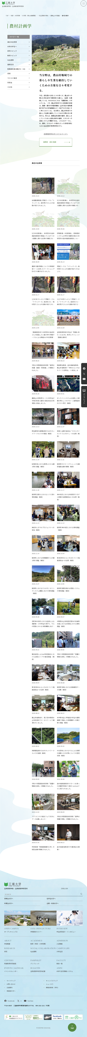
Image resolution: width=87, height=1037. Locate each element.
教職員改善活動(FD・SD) (16, 69)
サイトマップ (11, 981)
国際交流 (10, 64)
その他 (9, 87)
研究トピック (12, 51)
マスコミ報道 (12, 78)
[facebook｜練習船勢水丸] (53, 1019)
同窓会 (9, 82)
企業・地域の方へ (53, 903)
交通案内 (10, 988)
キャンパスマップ (52, 981)
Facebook (84, 368)
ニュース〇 (49, 984)
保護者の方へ (11, 991)
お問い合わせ (11, 984)
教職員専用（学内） (52, 988)
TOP (7, 15)
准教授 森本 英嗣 (48, 142)
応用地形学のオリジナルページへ (56, 134)
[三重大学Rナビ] (73, 1019)
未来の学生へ (12, 46)
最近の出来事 (12, 42)
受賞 (9, 73)
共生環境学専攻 (43, 15)
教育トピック (12, 55)
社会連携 (10, 60)
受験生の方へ (8, 898)
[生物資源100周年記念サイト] (33, 1019)
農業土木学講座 (55, 15)
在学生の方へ (51, 898)
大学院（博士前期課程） (29, 15)
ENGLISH (64, 888)
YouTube (84, 379)
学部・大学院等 (15, 15)
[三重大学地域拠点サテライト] (13, 1019)
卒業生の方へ (8, 903)
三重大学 (12, 884)
